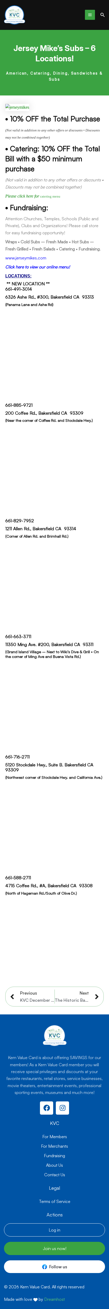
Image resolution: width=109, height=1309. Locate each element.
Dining (60, 73)
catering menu (50, 196)
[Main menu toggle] (90, 15)
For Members (54, 1136)
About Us (54, 1165)
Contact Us (54, 1174)
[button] (102, 15)
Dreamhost (54, 1299)
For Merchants (54, 1146)
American (16, 73)
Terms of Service (54, 1201)
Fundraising (54, 1155)
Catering (40, 73)
